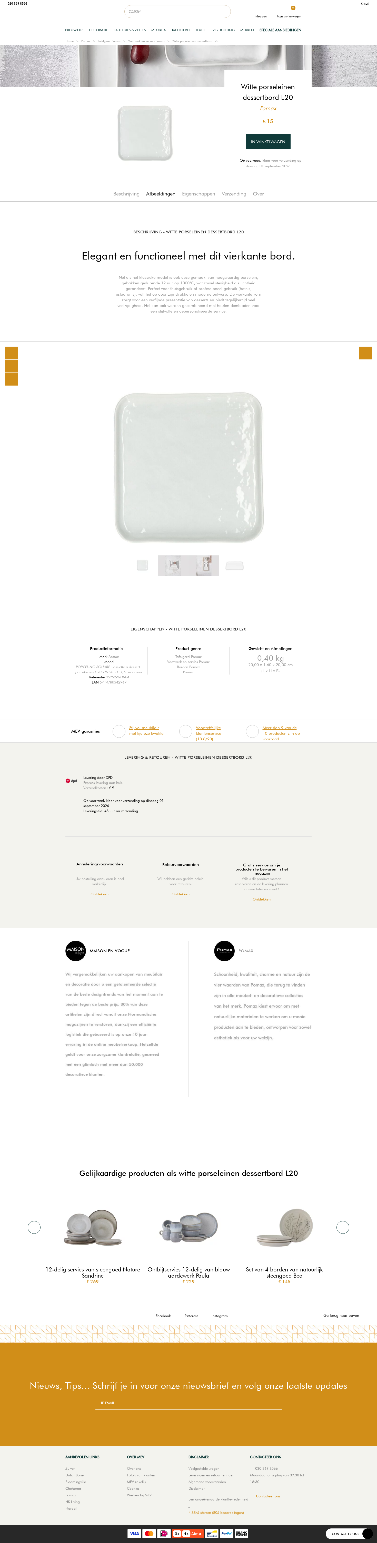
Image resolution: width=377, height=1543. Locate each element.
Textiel (201, 30)
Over (258, 194)
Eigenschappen (198, 194)
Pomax (85, 41)
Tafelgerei (181, 30)
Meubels (158, 30)
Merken (247, 30)
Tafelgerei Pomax (109, 41)
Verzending (234, 194)
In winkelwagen (268, 141)
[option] (188, 466)
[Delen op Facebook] (11, 366)
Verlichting (224, 30)
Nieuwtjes (74, 30)
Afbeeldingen (160, 194)
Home (69, 41)
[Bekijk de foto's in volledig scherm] (365, 353)
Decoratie (98, 30)
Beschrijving (126, 194)
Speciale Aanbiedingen (280, 30)
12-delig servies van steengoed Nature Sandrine (92, 1272)
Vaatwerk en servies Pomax (146, 41)
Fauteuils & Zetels (130, 30)
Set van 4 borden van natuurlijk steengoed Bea (284, 1272)
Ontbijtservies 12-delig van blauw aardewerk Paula (188, 1272)
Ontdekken (99, 894)
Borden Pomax (188, 667)
